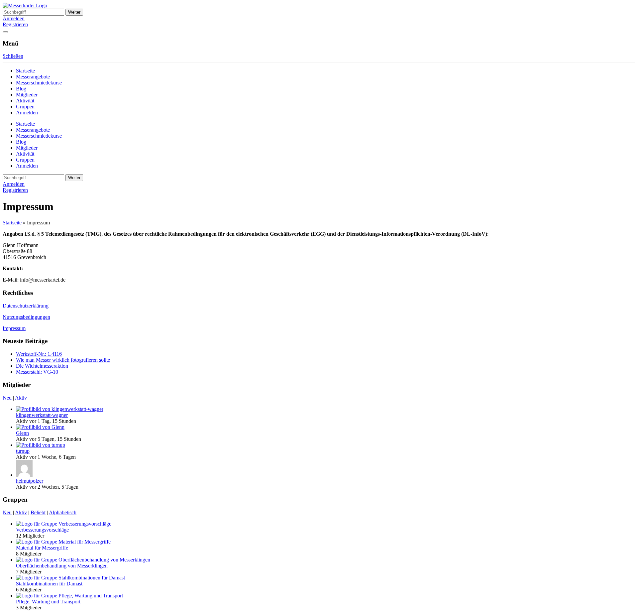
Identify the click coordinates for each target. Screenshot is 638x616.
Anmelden (14, 18)
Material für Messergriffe (42, 548)
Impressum (14, 328)
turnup (23, 451)
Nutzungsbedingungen (26, 317)
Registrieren (15, 24)
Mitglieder (27, 94)
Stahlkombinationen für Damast (49, 583)
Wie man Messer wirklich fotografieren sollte (63, 360)
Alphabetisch (62, 512)
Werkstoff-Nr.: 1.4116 (39, 354)
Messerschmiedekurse (39, 82)
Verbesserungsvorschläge (42, 530)
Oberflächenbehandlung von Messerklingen (62, 565)
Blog (21, 88)
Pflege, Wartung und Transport (48, 601)
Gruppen (25, 106)
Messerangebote (33, 76)
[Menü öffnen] (5, 32)
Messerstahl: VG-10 (37, 372)
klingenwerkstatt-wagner (42, 415)
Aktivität (25, 100)
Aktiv (21, 398)
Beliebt (38, 512)
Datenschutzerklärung (26, 305)
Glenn (22, 433)
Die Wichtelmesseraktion (42, 366)
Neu (7, 398)
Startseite (25, 70)
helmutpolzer (29, 481)
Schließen (13, 56)
